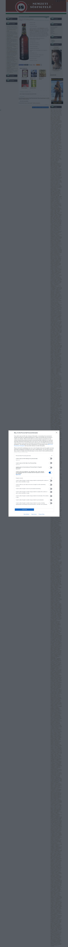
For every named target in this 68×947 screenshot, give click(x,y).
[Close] (57, 433)
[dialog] (34, 473)
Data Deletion (26, 514)
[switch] (50, 458)
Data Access (34, 514)
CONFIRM (24, 509)
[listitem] (34, 455)
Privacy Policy (41, 514)
